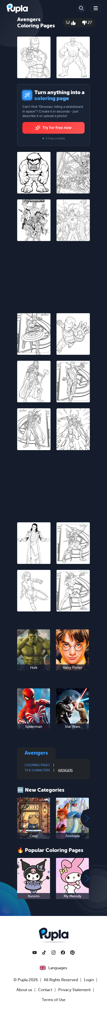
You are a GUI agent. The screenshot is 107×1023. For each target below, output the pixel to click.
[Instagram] (53, 953)
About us (24, 990)
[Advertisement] (53, 278)
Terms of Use (53, 1000)
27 (89, 22)
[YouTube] (34, 953)
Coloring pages (37, 765)
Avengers (65, 770)
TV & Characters (37, 770)
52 (68, 22)
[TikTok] (44, 953)
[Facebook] (63, 953)
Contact (45, 990)
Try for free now (57, 127)
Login (89, 980)
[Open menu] (95, 8)
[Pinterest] (72, 953)
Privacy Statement (74, 990)
